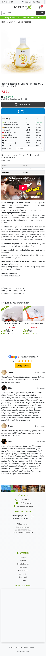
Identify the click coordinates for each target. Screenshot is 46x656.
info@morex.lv (25, 503)
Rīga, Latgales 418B (32, 2)
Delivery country (7, 148)
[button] (15, 143)
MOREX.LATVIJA (23, 533)
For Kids (13, 17)
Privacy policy (23, 577)
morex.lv (23, 524)
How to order (23, 570)
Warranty (23, 567)
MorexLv (23, 527)
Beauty (6, 17)
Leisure (26, 17)
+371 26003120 (7, 2)
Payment (23, 560)
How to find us (23, 564)
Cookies (23, 580)
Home (40, 17)
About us (23, 574)
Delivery (23, 557)
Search (40, 13)
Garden (33, 17)
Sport (20, 17)
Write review (23, 365)
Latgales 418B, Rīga (25, 506)
